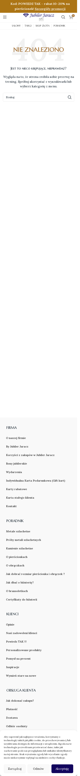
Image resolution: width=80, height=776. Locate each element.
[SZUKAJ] (69, 97)
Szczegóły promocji (50, 9)
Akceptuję (62, 769)
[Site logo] (38, 16)
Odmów (38, 769)
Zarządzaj (15, 769)
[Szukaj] (63, 17)
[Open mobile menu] (5, 17)
